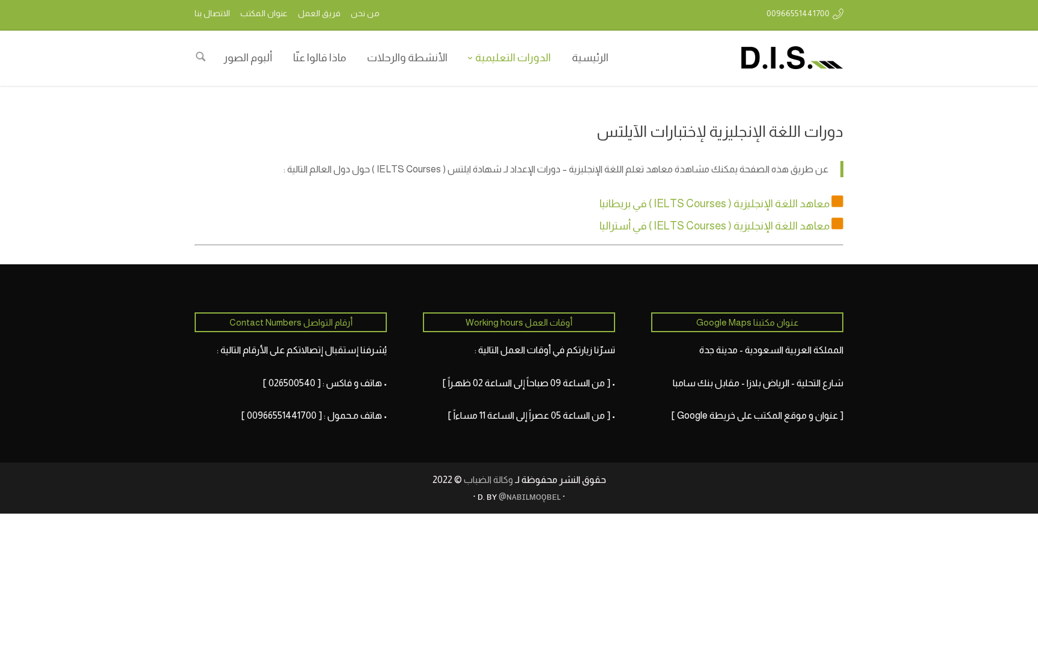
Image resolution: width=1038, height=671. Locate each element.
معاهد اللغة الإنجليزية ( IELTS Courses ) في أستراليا (714, 226)
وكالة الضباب (488, 480)
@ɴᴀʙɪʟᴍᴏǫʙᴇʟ (529, 496)
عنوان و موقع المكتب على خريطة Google (757, 415)
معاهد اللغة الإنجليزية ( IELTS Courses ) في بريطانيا (714, 204)
